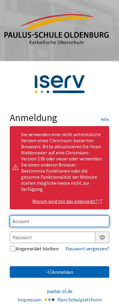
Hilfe (105, 119)
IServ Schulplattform (79, 300)
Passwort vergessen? (87, 249)
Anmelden (62, 272)
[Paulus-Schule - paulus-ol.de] (59, 30)
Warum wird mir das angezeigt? (65, 201)
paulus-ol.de (59, 291)
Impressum (29, 300)
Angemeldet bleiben (37, 249)
